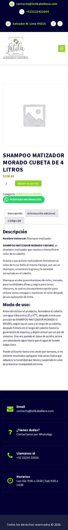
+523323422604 (37, 12)
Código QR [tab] (14, 220)
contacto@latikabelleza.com (36, 4)
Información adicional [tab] (41, 213)
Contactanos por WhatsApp (34, 434)
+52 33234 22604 (27, 458)
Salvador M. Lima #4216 (29, 24)
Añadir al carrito (28, 183)
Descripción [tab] (15, 213)
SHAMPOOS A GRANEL (29, 194)
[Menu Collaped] (61, 48)
